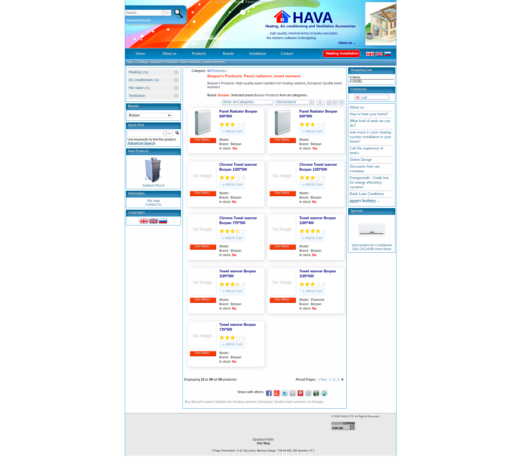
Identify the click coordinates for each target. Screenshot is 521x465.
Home (140, 54)
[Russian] (163, 221)
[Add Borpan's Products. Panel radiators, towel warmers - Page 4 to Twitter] (285, 393)
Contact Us (153, 204)
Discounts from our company (365, 168)
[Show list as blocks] (329, 102)
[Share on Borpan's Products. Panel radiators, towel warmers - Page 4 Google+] (277, 393)
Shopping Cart (361, 70)
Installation (257, 54)
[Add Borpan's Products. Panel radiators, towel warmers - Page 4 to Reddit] (308, 393)
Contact (287, 54)
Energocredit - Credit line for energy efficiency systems (369, 182)
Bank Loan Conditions (367, 194)
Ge (168, 12)
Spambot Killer (263, 439)
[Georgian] (144, 221)
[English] (153, 221)
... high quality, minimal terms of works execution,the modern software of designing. (302, 35)
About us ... (346, 43)
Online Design (361, 160)
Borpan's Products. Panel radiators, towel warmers (188, 62)
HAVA (313, 17)
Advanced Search (138, 20)
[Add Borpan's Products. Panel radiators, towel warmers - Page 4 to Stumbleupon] (324, 393)
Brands (133, 106)
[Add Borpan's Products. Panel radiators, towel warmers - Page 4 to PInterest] (300, 393)
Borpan (236, 144)
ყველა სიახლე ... (365, 201)
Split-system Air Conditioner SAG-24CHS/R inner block (371, 247)
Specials (356, 211)
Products (218, 71)
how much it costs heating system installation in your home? (370, 137)
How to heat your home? (369, 114)
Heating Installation (342, 53)
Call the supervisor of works (366, 150)
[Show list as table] (335, 102)
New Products (138, 151)
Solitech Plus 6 (153, 185)
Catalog (141, 62)
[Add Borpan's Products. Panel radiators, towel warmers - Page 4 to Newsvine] (316, 393)
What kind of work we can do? (370, 123)
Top (129, 62)
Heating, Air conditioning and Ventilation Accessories (310, 26)
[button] (232, 131)
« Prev (322, 379)
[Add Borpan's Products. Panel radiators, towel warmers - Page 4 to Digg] (293, 393)
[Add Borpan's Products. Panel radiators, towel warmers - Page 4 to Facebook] (269, 393)
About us (357, 107)
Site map (153, 201)
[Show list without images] (341, 102)
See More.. (203, 140)
